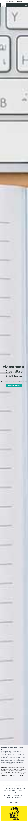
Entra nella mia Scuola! (14, 385)
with (11, 1)
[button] (26, 5)
